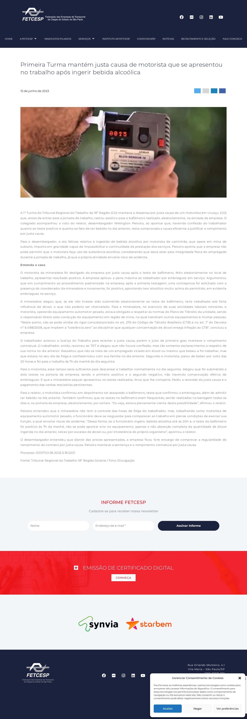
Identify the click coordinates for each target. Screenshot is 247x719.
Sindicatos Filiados (57, 38)
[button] (240, 678)
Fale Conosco (232, 38)
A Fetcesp (26, 38)
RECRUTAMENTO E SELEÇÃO (198, 38)
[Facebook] (182, 17)
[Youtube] (221, 17)
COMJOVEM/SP (146, 38)
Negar (197, 708)
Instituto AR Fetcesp (116, 38)
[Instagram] (201, 17)
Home (9, 38)
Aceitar (168, 708)
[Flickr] (191, 17)
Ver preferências (227, 708)
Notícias (168, 38)
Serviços (84, 38)
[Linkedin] (211, 17)
